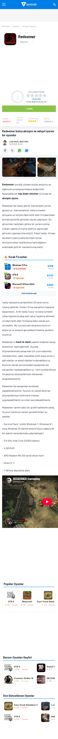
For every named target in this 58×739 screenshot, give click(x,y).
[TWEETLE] (12, 152)
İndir (29, 108)
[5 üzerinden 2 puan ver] (32, 95)
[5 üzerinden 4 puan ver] (40, 95)
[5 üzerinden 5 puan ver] (44, 95)
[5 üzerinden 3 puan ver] (36, 95)
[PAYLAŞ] (5, 152)
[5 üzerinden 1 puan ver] (28, 95)
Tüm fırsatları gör (29, 293)
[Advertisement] (29, 67)
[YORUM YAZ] (27, 152)
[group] (29, 168)
